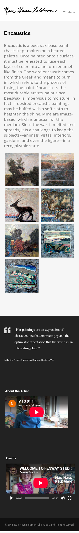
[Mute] (63, 498)
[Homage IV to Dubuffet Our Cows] (57, 205)
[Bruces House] (22, 169)
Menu (71, 12)
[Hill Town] (22, 240)
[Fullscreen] (69, 498)
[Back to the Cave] (22, 204)
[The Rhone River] (57, 169)
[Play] (11, 498)
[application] (40, 483)
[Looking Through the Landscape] (57, 241)
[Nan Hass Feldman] (30, 12)
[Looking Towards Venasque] (22, 276)
